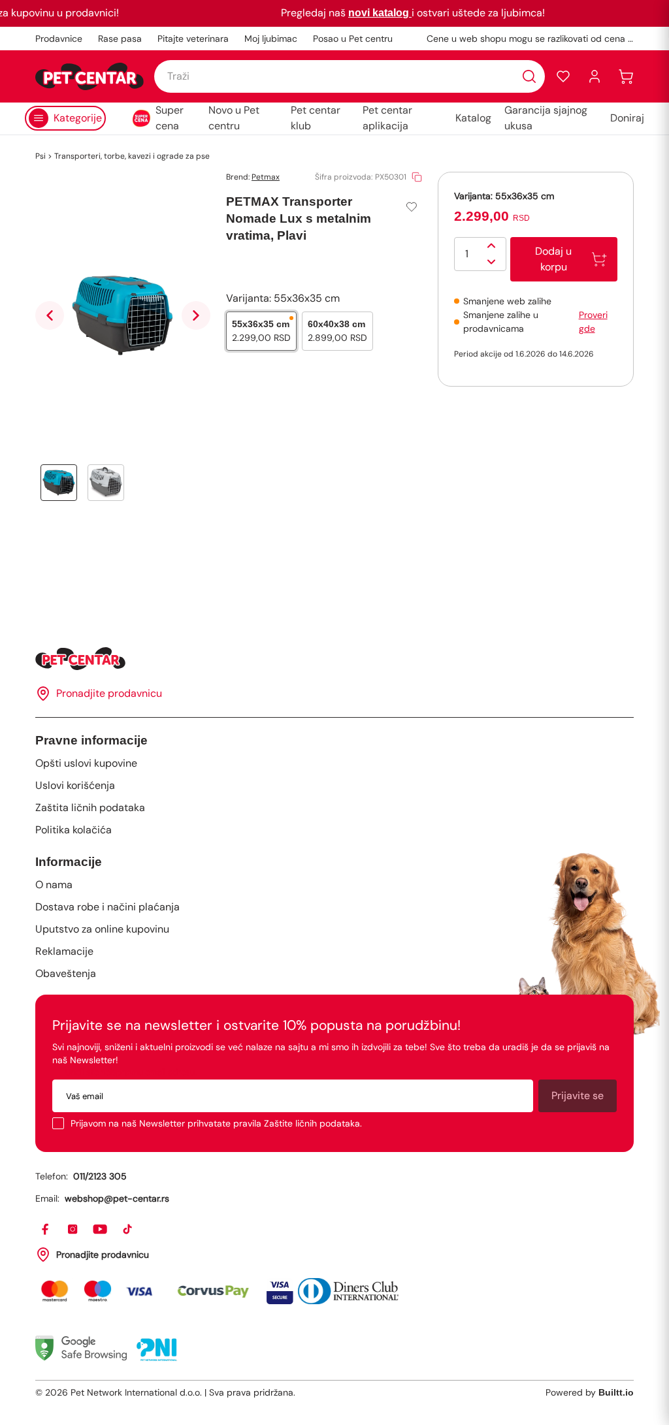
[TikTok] (128, 1229)
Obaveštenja (65, 973)
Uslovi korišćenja (75, 785)
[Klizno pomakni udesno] (196, 315)
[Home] (334, 658)
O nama (54, 884)
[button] (563, 76)
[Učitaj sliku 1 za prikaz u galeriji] (59, 482)
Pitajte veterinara (193, 38)
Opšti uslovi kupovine (86, 763)
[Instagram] (73, 1229)
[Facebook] (45, 1229)
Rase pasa (120, 38)
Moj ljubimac (270, 38)
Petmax (266, 177)
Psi (40, 156)
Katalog (473, 118)
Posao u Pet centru (353, 38)
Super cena (169, 118)
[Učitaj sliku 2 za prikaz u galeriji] (106, 482)
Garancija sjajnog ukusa (545, 118)
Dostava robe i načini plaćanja (107, 907)
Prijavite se (577, 1095)
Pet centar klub (315, 118)
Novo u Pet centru (233, 118)
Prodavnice (58, 38)
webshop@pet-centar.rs (117, 1198)
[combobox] (349, 76)
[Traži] (529, 76)
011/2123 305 (100, 1176)
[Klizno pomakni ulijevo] (49, 315)
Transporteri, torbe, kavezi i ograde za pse (132, 156)
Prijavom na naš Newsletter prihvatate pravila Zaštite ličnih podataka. (216, 1123)
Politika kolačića (73, 830)
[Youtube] (100, 1229)
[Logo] (89, 76)
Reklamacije (64, 951)
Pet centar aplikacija (387, 118)
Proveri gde (593, 321)
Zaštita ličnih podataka (90, 807)
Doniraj (627, 118)
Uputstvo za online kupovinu (102, 929)
